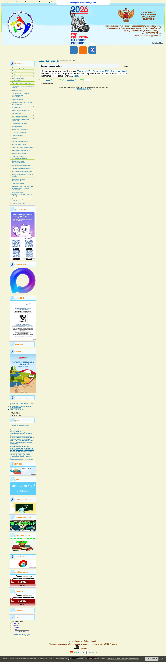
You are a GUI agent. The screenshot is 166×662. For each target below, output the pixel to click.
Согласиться (151, 658)
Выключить (28, 2)
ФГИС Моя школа (15, 407)
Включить (36, 2)
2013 (47, 61)
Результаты (17, 634)
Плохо (15, 629)
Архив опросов (26, 634)
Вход (88, 88)
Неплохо (16, 627)
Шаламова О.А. (118, 71)
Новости (48, 80)
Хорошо (15, 625)
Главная (41, 61)
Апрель (53, 61)
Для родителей (16, 415)
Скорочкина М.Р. (100, 71)
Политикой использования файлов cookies (123, 659)
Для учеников (15, 413)
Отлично (16, 623)
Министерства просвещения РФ (20, 406)
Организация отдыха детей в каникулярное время (19, 426)
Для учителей (15, 412)
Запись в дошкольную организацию (21, 459)
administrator (70, 80)
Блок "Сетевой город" (17, 409)
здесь (76, 76)
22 (57, 61)
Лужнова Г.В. (84, 71)
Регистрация (81, 88)
